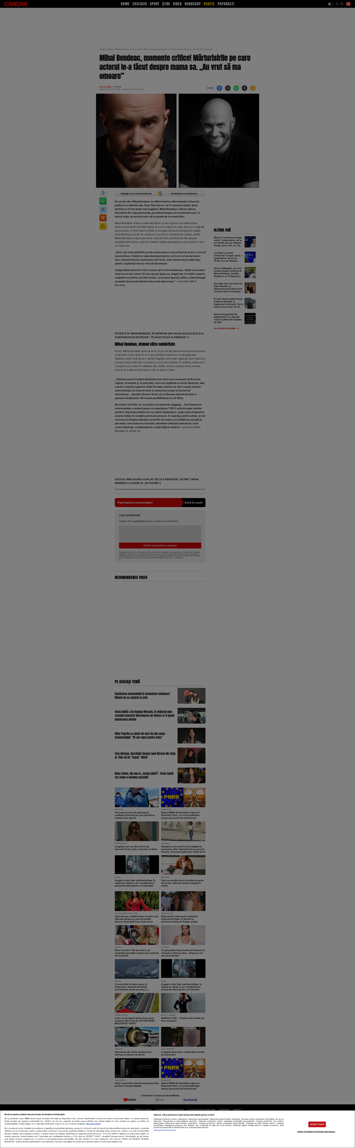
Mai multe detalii (93, 1124)
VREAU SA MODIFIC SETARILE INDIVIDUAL (316, 1132)
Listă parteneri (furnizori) (164, 1130)
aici (72, 1136)
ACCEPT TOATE (317, 1124)
